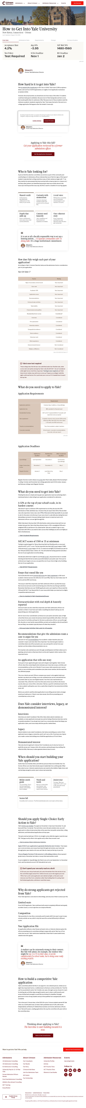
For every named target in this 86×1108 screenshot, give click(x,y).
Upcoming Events (69, 1061)
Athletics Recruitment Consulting (12, 1082)
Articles (46, 1064)
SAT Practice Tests (49, 1066)
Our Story (26, 1066)
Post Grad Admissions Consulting (12, 1079)
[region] (43, 118)
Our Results (26, 1064)
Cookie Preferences (37, 1092)
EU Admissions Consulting (10, 1066)
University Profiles (49, 1061)
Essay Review (6, 1088)
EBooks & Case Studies (50, 1072)
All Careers (26, 1075)
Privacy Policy (46, 1092)
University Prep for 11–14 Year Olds (11, 1070)
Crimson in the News (29, 1069)
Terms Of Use (28, 1092)
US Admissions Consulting (10, 1061)
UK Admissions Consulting (10, 1064)
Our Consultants (28, 1061)
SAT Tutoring (6, 1085)
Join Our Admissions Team (30, 1072)
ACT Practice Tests (49, 1069)
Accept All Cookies (49, 120)
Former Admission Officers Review (10, 1075)
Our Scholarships (28, 1078)
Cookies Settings (37, 120)
